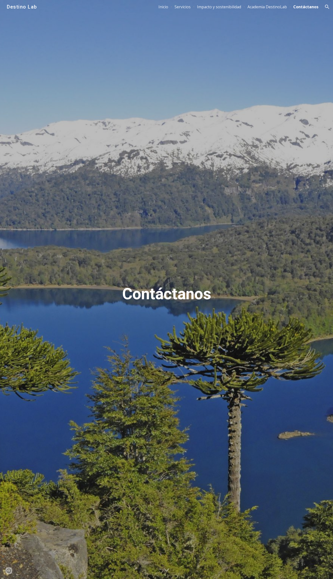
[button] (327, 7)
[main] (166, 289)
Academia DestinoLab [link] (267, 7)
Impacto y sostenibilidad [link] (219, 7)
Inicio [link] (163, 7)
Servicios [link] (183, 7)
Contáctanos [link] (305, 7)
